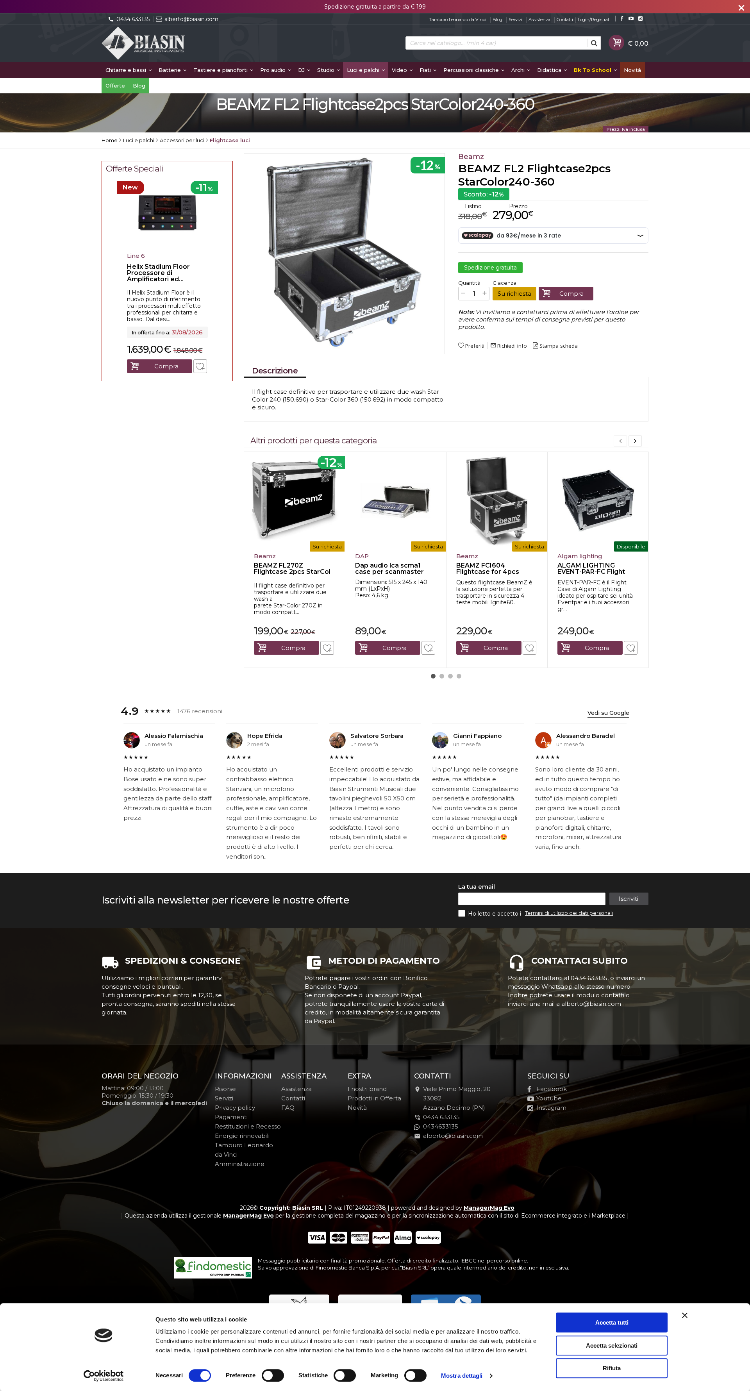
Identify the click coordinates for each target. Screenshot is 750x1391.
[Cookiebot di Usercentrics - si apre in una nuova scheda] (104, 1376)
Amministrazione (239, 1164)
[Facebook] (622, 18)
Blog (497, 19)
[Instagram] (640, 18)
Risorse (225, 1089)
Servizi (515, 19)
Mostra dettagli (462, 1375)
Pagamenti (231, 1117)
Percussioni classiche (471, 70)
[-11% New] (167, 246)
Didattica (550, 70)
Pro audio (273, 70)
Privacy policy (235, 1107)
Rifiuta (612, 1368)
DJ (302, 70)
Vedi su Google (608, 712)
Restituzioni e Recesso (248, 1126)
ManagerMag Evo (489, 1207)
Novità (632, 70)
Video (400, 70)
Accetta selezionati (612, 1345)
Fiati (426, 70)
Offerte (115, 85)
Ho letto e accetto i (495, 913)
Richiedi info (508, 345)
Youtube (549, 1098)
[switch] (272, 1375)
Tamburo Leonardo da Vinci (457, 19)
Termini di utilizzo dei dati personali (569, 913)
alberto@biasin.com (191, 19)
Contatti (565, 19)
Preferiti (474, 345)
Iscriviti (628, 898)
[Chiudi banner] (685, 1315)
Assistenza (539, 19)
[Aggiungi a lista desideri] (327, 648)
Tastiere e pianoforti (221, 70)
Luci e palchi (364, 70)
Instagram (551, 1107)
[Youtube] (631, 18)
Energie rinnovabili (242, 1135)
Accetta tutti (612, 1322)
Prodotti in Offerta (374, 1098)
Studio (326, 70)
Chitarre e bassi (126, 70)
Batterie (170, 70)
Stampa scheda (558, 345)
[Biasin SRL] (144, 44)
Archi (518, 70)
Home (110, 140)
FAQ (288, 1107)
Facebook (551, 1089)
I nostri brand (367, 1089)
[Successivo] (635, 441)
